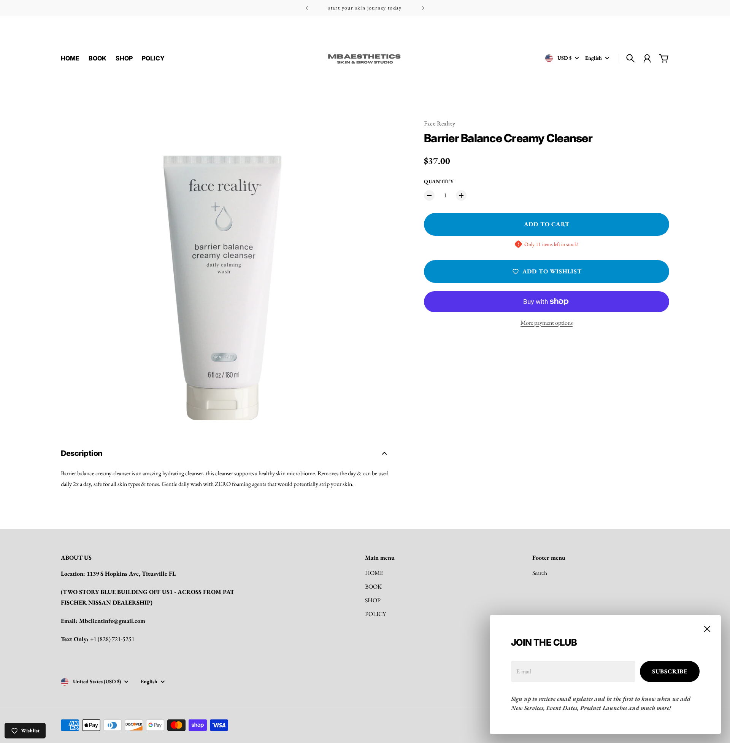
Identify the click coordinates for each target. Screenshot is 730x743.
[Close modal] (707, 629)
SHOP (373, 600)
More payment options (547, 323)
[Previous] (306, 8)
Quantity (439, 181)
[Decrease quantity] (429, 195)
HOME (374, 573)
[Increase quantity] (461, 195)
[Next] (423, 8)
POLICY (375, 614)
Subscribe (669, 671)
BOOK (373, 587)
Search (539, 573)
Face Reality (439, 123)
